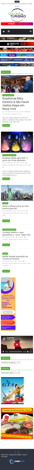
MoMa (15, 263)
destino (28, 111)
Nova (20, 239)
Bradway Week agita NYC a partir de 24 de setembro (15, 159)
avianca (4, 213)
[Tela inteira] (31, 352)
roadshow (13, 114)
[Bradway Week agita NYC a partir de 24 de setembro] (17, 133)
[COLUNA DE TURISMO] (3, 32)
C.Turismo (21, 111)
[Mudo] (28, 352)
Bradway (4, 165)
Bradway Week (11, 165)
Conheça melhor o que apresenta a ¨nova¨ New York (16, 233)
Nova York (23, 213)
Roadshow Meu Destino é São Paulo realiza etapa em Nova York (15, 103)
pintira (24, 263)
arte (12, 263)
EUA (3, 114)
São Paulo (19, 114)
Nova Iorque (27, 165)
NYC (3, 167)
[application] (17, 344)
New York (7, 114)
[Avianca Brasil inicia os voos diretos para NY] (17, 186)
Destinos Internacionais (9, 155)
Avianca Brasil (10, 213)
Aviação (5, 203)
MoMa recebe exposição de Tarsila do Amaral (15, 257)
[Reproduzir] (3, 352)
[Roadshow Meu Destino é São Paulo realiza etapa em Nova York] (17, 76)
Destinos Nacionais (8, 95)
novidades (25, 239)
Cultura (5, 253)
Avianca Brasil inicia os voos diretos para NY (15, 207)
